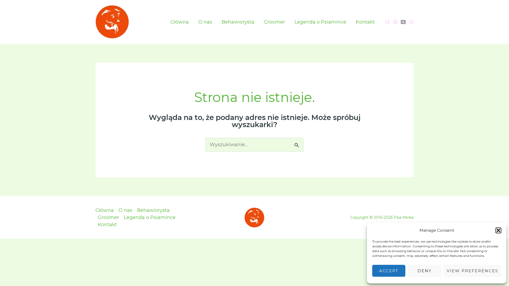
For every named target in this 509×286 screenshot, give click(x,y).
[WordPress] (403, 22)
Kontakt (365, 22)
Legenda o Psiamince (320, 22)
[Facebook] (387, 22)
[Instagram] (395, 22)
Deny (425, 270)
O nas (205, 22)
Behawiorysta (238, 22)
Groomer (274, 22)
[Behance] (411, 22)
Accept (388, 270)
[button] (498, 230)
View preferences (472, 270)
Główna (179, 22)
